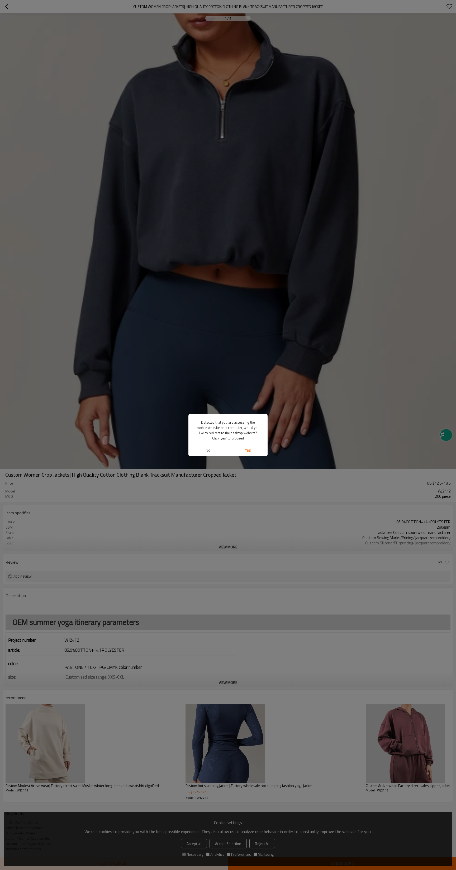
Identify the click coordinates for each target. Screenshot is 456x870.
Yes (248, 450)
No (208, 450)
